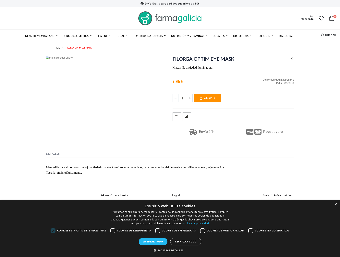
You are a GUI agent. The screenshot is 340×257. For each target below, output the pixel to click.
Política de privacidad (196, 223)
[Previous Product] (292, 58)
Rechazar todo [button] (185, 241)
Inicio (57, 48)
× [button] (335, 204)
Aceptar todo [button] (153, 241)
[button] (321, 18)
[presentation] (56, 154)
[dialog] (170, 228)
